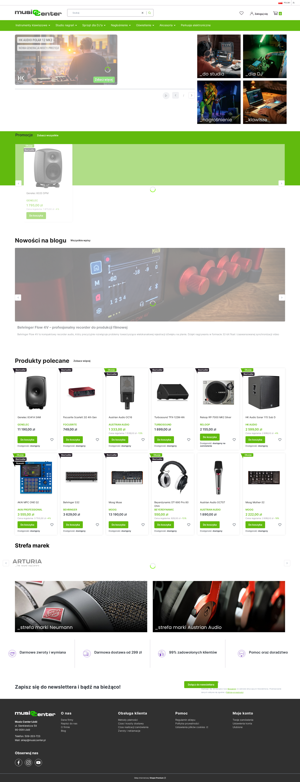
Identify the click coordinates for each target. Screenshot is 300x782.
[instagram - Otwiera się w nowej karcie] (28, 762)
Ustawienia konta (242, 723)
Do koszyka (36, 215)
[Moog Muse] (127, 477)
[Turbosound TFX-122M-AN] (172, 392)
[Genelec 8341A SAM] (36, 392)
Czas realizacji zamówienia (133, 727)
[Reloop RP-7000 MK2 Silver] (218, 392)
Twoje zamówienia (243, 719)
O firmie (65, 727)
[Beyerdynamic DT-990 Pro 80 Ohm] (172, 477)
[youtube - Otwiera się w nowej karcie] (38, 762)
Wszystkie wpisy (80, 240)
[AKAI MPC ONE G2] (36, 477)
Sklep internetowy (149, 778)
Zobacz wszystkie (47, 135)
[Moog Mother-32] (263, 477)
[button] (149, 13)
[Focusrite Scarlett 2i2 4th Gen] (81, 392)
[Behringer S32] (81, 477)
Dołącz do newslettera (201, 684)
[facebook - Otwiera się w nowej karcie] (19, 762)
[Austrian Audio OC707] (218, 477)
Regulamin (232, 689)
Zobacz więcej (81, 360)
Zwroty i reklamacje (129, 730)
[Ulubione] (242, 13)
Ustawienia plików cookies (190, 727)
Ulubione (238, 727)
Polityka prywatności (187, 723)
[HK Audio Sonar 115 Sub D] (263, 392)
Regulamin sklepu (185, 719)
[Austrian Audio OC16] (127, 392)
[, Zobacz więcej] (27, 563)
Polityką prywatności (234, 692)
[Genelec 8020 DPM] (48, 168)
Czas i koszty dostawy (131, 723)
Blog (63, 730)
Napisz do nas (69, 723)
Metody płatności (128, 719)
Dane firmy (67, 719)
